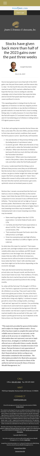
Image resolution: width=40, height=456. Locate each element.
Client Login (20, 13)
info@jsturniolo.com (20, 400)
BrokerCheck (20, 406)
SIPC (29, 440)
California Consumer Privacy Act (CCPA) (15, 428)
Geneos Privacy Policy (20, 448)
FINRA (25, 440)
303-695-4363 (16, 382)
